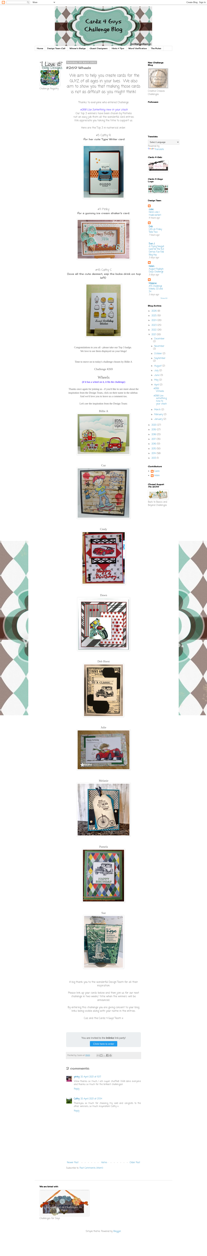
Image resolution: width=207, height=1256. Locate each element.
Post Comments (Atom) (91, 1168)
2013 (154, 458)
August (158, 366)
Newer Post (72, 1162)
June (157, 375)
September (159, 358)
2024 (154, 320)
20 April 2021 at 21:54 (91, 1099)
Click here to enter (103, 1044)
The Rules (156, 48)
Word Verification (137, 48)
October (158, 353)
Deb (151, 226)
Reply (76, 1089)
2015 (154, 448)
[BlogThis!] (101, 1055)
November (159, 346)
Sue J (152, 243)
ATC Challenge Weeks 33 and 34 (156, 288)
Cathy (77, 1099)
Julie (151, 209)
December (159, 339)
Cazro (156, 471)
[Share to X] (104, 1055)
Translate (159, 149)
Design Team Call (56, 48)
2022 (154, 330)
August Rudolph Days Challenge (156, 270)
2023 (154, 325)
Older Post (135, 1162)
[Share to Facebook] (107, 1055)
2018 (154, 434)
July (156, 370)
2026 (155, 311)
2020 (154, 425)
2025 (154, 315)
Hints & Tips (118, 48)
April (157, 385)
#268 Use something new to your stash (160, 400)
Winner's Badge (78, 48)
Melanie (153, 283)
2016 (154, 444)
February (159, 414)
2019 (154, 429)
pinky (77, 1077)
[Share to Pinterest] (110, 1055)
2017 (154, 439)
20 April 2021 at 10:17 (91, 1077)
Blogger (117, 1231)
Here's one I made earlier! (155, 214)
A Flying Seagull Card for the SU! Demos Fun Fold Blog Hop (156, 250)
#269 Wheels (159, 390)
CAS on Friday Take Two (155, 231)
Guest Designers (99, 48)
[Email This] (98, 1055)
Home (40, 48)
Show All (164, 298)
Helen (151, 266)
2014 (154, 453)
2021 (154, 334)
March (157, 409)
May (156, 380)
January (158, 419)
